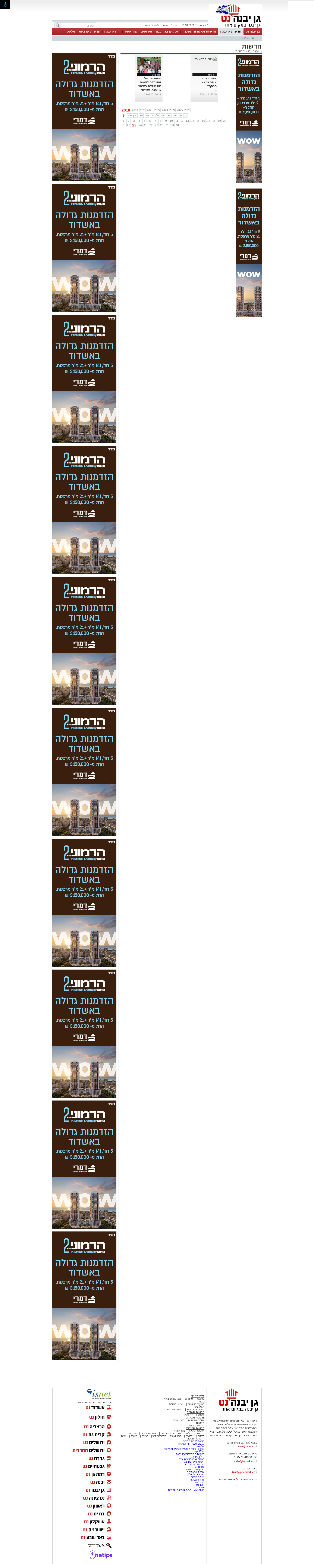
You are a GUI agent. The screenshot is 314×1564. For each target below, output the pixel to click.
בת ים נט (199, 1466)
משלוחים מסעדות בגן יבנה (190, 1454)
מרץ (135, 115)
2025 (180, 110)
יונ (152, 115)
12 (181, 120)
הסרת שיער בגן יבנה (193, 1461)
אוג (163, 115)
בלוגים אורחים (174, 1409)
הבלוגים (199, 1406)
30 (172, 125)
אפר (141, 115)
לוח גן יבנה (112, 31)
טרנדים (189, 1398)
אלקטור (69, 31)
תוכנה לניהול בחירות (193, 1441)
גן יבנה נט (252, 31)
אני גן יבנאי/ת (176, 1404)
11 (176, 120)
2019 (135, 110)
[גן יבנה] (235, 27)
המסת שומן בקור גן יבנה (191, 1459)
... (216, 89)
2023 (165, 110)
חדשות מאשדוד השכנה (199, 31)
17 (208, 120)
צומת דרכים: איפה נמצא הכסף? (208, 82)
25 (145, 125)
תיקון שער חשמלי (194, 1469)
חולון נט (199, 1484)
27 (156, 125)
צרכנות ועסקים (195, 1417)
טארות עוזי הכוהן (195, 1409)
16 (203, 120)
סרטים (144, 1436)
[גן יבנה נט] (235, 1411)
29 (167, 125)
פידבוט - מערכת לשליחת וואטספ (237, 1479)
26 (151, 125)
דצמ (185, 115)
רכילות (201, 1436)
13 (187, 120)
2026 (187, 110)
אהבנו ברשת (167, 1433)
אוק (175, 115)
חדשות (240, 51)
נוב (180, 115)
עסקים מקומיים (196, 1420)
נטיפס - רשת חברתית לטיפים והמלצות (184, 1448)
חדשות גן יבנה (230, 31)
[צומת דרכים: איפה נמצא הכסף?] (205, 59)
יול (157, 115)
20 (224, 120)
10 (171, 120)
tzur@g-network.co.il (244, 1472)
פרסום (200, 1487)
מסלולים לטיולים (195, 1474)
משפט (201, 1414)
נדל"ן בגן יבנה (197, 1456)
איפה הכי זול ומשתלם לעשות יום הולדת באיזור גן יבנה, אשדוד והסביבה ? (149, 86)
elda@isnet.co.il (245, 1461)
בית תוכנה (179, 1430)
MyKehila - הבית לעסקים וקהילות (186, 1489)
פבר (129, 115)
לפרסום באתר (151, 25)
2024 (172, 110)
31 (177, 125)
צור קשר (130, 31)
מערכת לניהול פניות (193, 1464)
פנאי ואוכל (175, 1436)
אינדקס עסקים (148, 1433)
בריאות (200, 1398)
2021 (150, 110)
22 (128, 125)
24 (140, 125)
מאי (147, 115)
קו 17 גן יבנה (197, 1451)
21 (123, 125)
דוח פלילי (189, 1414)
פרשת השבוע (194, 1438)
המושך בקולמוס (196, 1404)
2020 (142, 110)
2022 (157, 110)
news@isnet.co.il (247, 1446)
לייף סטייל (197, 1396)
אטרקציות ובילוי (172, 1398)
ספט (168, 115)
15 (198, 120)
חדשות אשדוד (195, 1412)
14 (192, 120)
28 (161, 125)
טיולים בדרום (197, 1477)
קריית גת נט (198, 1482)
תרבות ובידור (159, 1436)
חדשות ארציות (89, 31)
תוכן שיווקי (178, 1420)
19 (219, 120)
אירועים (146, 31)
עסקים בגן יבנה (167, 31)
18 (214, 120)
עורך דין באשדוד (195, 1471)
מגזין (201, 1401)
